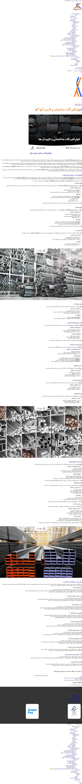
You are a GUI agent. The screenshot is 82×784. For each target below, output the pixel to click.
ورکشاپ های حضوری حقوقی (69, 38)
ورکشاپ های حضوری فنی (69, 37)
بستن (81, 783)
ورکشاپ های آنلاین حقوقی (69, 43)
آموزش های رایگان (76, 694)
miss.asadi (76, 113)
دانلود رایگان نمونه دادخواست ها (73, 700)
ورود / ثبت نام (77, 780)
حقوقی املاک (72, 17)
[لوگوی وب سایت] (77, 11)
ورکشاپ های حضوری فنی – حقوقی (68, 39)
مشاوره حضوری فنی (70, 47)
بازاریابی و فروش (71, 34)
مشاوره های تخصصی (75, 697)
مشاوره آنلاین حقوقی (70, 53)
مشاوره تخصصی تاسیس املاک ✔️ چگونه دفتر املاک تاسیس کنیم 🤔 (63, 55)
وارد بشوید (71, 684)
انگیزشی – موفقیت (71, 33)
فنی (76, 62)
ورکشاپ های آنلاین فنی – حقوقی (68, 44)
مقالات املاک (77, 105)
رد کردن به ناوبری (78, 0)
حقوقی (75, 63)
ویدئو (76, 14)
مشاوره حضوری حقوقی (70, 52)
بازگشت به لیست (78, 678)
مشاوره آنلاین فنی (71, 49)
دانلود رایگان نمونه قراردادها (74, 698)
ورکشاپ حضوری (73, 36)
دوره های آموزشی (76, 696)
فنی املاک (73, 16)
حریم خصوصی (77, 702)
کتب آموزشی (74, 29)
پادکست (75, 18)
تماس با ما (77, 701)
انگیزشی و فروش (73, 65)
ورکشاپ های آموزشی (75, 695)
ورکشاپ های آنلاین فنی (70, 42)
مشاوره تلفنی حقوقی (70, 54)
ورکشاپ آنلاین (74, 41)
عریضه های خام (74, 59)
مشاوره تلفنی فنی (71, 50)
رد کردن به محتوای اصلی (70, 0)
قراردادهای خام (74, 58)
